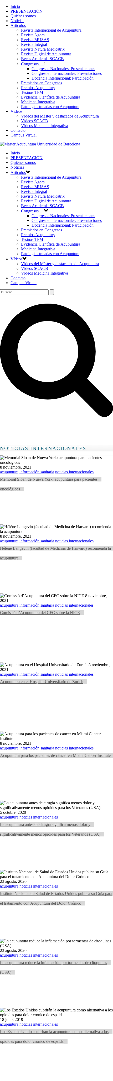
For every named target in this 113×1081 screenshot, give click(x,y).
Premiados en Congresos (41, 83)
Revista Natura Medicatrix (43, 49)
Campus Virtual (24, 135)
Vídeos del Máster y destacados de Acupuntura (60, 116)
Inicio (15, 6)
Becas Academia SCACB (42, 58)
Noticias (17, 20)
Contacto (18, 130)
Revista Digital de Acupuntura (46, 54)
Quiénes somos (23, 16)
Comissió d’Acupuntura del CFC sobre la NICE (40, 612)
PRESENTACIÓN (27, 11)
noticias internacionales (74, 472)
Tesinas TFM (32, 92)
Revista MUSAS (35, 39)
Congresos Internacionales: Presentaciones (67, 73)
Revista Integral (34, 44)
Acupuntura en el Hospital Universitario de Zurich (41, 681)
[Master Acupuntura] (40, 144)
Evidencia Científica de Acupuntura (50, 97)
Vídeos (16, 111)
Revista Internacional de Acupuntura (51, 30)
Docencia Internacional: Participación (63, 78)
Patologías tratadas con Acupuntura (50, 106)
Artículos (18, 25)
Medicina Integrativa (38, 102)
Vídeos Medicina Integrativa (44, 125)
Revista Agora (33, 35)
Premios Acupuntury (38, 87)
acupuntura (9, 472)
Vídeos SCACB (34, 121)
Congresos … (32, 64)
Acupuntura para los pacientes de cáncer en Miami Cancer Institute (55, 755)
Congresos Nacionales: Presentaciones (63, 68)
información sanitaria (36, 472)
